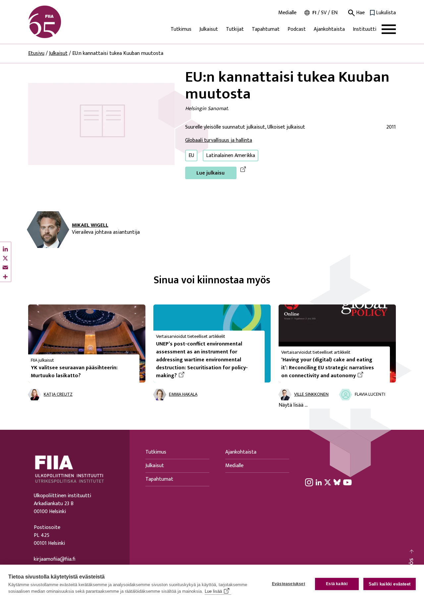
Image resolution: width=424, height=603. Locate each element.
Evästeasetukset (288, 584)
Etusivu (36, 53)
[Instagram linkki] (309, 482)
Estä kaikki (336, 584)
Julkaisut (208, 29)
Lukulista (386, 13)
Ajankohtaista (329, 29)
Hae (360, 13)
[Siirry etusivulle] (60, 21)
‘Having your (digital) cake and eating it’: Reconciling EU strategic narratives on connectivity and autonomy (333, 368)
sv (324, 12)
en (334, 12)
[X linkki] (327, 482)
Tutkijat (235, 29)
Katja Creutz (58, 394)
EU (191, 155)
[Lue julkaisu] (101, 123)
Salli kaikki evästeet (389, 584)
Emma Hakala (183, 394)
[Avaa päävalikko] (389, 29)
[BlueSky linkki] (337, 482)
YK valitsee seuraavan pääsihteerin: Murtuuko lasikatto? (74, 371)
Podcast (297, 29)
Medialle (287, 13)
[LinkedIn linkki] (319, 482)
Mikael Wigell (90, 225)
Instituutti (364, 29)
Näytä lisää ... (293, 405)
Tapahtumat (266, 29)
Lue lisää (213, 591)
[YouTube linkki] (347, 482)
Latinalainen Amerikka (230, 155)
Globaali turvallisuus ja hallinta (218, 140)
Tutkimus (181, 29)
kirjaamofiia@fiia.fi (54, 559)
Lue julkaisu (210, 173)
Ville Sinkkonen (311, 394)
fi (314, 12)
